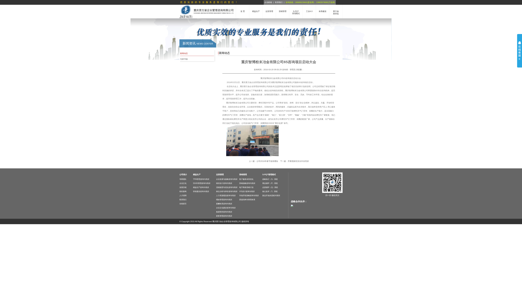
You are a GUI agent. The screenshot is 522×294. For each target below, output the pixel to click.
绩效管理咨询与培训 (224, 200)
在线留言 (183, 204)
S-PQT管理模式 (269, 174)
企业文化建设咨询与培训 (226, 208)
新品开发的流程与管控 (271, 196)
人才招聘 (183, 196)
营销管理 (243, 174)
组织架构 (183, 191)
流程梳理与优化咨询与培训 (226, 187)
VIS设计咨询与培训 (247, 191)
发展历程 (183, 187)
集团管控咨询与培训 (224, 212)
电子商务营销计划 (246, 187)
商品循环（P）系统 (270, 183)
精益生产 (197, 174)
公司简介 (183, 174)
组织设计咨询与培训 (224, 183)
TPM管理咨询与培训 (201, 179)
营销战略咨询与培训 (247, 183)
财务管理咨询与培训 (224, 216)
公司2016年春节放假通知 (267, 161)
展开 (519, 51)
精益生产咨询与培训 (201, 187)
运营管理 (220, 174)
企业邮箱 (268, 2)
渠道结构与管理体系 (247, 200)
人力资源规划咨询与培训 (226, 196)
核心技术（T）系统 (270, 191)
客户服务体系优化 (246, 179)
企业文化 (183, 183)
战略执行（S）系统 (270, 179)
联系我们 (279, 2)
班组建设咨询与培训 (201, 191)
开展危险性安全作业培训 (298, 161)
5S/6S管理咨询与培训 (201, 183)
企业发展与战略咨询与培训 (226, 179)
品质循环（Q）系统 (270, 187)
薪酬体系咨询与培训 (224, 204)
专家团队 (183, 179)
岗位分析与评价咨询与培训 (226, 191)
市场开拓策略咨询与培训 (249, 196)
